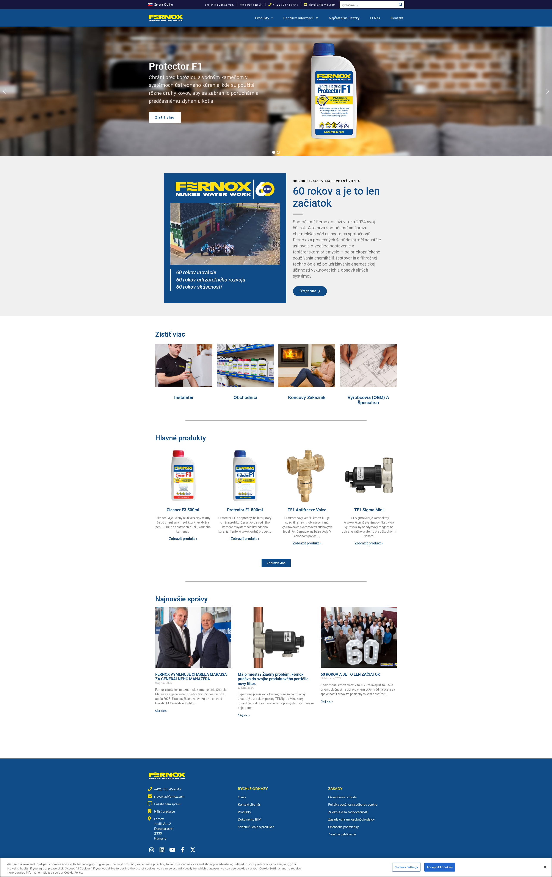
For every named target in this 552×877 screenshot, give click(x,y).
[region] (276, 91)
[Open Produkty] (272, 17)
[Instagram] (151, 850)
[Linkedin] (162, 850)
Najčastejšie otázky (344, 18)
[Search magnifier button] (400, 4)
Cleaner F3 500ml (183, 509)
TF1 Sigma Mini (369, 509)
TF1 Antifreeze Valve (307, 509)
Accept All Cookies (440, 867)
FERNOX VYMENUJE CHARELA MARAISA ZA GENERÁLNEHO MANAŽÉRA (191, 676)
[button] (4, 91)
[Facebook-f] (182, 850)
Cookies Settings (406, 867)
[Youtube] (172, 850)
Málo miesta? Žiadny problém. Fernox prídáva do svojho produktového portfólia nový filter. (273, 679)
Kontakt (397, 18)
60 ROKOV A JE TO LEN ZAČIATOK (350, 674)
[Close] (545, 867)
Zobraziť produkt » (183, 539)
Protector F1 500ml (245, 509)
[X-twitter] (193, 850)
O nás (375, 18)
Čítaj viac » (161, 710)
